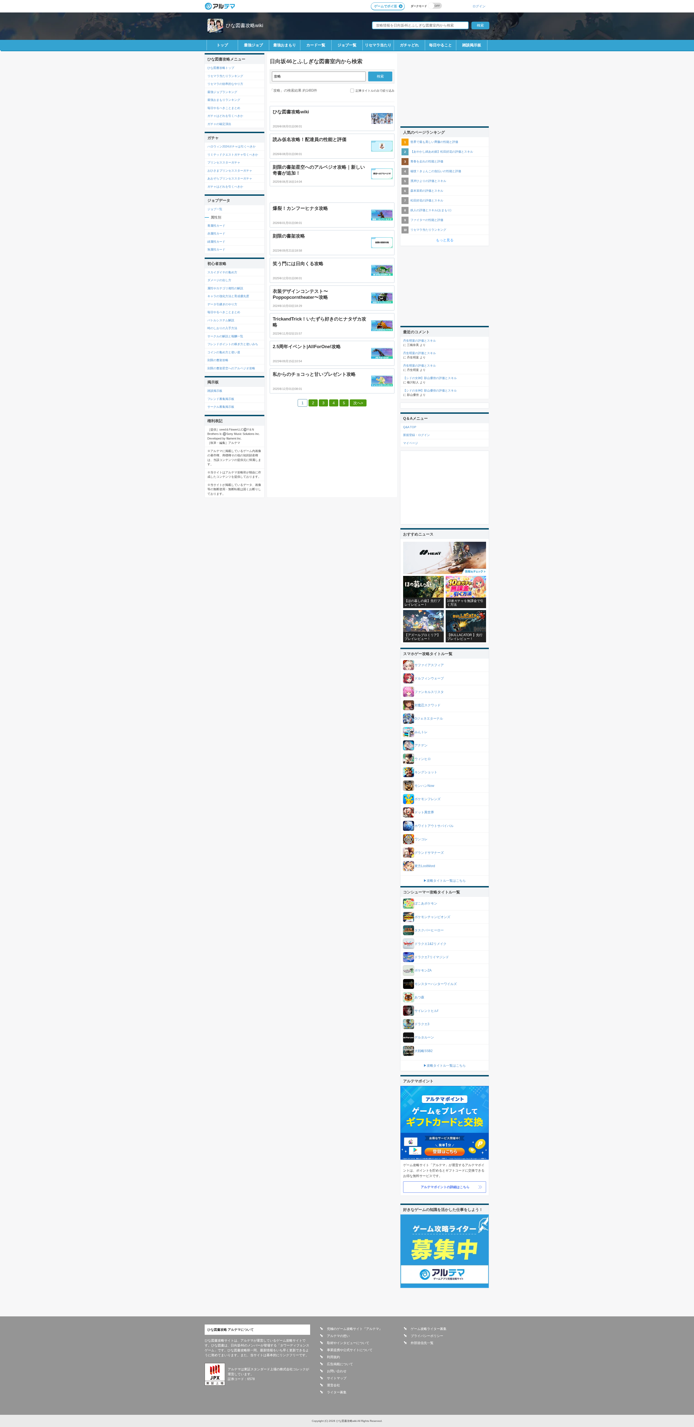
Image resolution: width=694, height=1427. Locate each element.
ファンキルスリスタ (429, 692)
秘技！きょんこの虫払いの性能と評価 (435, 171)
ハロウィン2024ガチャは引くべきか (231, 146)
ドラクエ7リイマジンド (432, 957)
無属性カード (216, 249)
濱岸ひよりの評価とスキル (428, 180)
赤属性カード (216, 233)
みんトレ (421, 732)
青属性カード (216, 225)
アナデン (421, 745)
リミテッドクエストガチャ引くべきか (232, 154)
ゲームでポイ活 (385, 6)
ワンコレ (421, 839)
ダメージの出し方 (219, 280)
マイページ (410, 443)
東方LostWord (425, 866)
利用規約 (333, 1357)
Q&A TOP (409, 427)
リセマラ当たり (378, 45)
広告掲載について (340, 1364)
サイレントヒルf (426, 1011)
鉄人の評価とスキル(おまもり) (430, 210)
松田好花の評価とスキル (426, 200)
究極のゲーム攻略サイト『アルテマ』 (354, 1329)
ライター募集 (336, 1392)
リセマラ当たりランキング (225, 76)
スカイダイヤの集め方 (222, 272)
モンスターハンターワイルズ (436, 984)
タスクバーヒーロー (429, 930)
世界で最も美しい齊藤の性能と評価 (434, 141)
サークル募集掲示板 (220, 406)
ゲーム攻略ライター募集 (428, 1329)
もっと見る (445, 240)
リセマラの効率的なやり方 (225, 83)
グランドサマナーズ (429, 853)
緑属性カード (216, 241)
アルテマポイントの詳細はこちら (445, 1187)
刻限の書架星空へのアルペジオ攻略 (231, 368)
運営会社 (333, 1385)
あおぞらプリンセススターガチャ (229, 178)
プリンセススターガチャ (223, 162)
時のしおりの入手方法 (222, 328)
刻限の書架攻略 (217, 360)
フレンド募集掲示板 (220, 398)
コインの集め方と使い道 (223, 352)
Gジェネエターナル (429, 718)
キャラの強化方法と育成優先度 (228, 296)
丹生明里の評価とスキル (419, 340)
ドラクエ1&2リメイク (430, 944)
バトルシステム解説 (220, 320)
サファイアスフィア (429, 665)
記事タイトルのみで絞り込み (375, 90)
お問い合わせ (336, 1371)
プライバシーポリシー (427, 1336)
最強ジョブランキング (222, 92)
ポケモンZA (423, 970)
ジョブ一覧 (347, 45)
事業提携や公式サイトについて (349, 1350)
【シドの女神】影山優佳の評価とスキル (430, 378)
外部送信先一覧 (422, 1343)
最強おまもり (284, 45)
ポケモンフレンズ (428, 799)
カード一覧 (315, 45)
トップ (222, 45)
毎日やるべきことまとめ (223, 108)
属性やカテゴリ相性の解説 (225, 288)
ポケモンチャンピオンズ (432, 917)
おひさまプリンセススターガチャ (229, 170)
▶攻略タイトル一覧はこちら (444, 881)
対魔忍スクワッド (428, 705)
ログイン (479, 6)
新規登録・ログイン (416, 435)
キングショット (426, 772)
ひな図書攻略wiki (244, 25)
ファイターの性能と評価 (426, 220)
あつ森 (419, 997)
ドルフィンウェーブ (429, 678)
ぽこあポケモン (426, 903)
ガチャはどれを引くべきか (225, 115)
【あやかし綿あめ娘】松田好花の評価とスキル (441, 151)
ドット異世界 (424, 812)
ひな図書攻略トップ (220, 67)
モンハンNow (424, 786)
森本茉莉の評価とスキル (426, 190)
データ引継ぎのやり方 (222, 304)
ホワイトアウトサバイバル (434, 826)
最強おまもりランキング (223, 99)
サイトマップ (336, 1378)
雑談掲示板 (471, 45)
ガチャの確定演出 (219, 124)
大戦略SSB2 (424, 1051)
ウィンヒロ (423, 759)
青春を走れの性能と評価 (426, 161)
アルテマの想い (338, 1336)
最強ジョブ (253, 45)
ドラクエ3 (422, 1024)
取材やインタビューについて (348, 1343)
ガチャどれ (409, 45)
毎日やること (440, 45)
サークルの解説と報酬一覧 (225, 336)
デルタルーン (424, 1037)
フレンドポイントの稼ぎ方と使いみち (232, 344)
